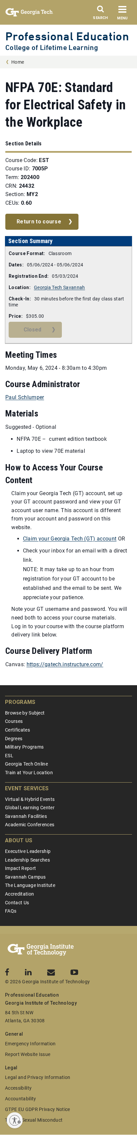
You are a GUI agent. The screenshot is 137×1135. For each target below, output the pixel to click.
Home (17, 62)
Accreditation (19, 894)
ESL (9, 755)
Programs (20, 702)
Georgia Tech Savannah (59, 287)
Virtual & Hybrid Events (30, 799)
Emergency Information (30, 1043)
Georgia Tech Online (26, 764)
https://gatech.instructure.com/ (65, 664)
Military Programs (24, 747)
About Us (19, 840)
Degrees (13, 738)
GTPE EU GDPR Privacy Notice (37, 1109)
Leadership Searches (27, 860)
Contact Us (17, 902)
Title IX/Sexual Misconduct (34, 1120)
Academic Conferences (29, 824)
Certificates (17, 730)
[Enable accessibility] (15, 1120)
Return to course (39, 221)
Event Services (27, 788)
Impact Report (20, 868)
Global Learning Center (30, 807)
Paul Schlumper (24, 397)
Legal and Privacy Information (37, 1077)
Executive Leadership (28, 851)
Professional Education (67, 36)
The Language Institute (30, 885)
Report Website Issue (27, 1054)
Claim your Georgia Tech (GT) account (70, 538)
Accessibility (18, 1088)
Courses (14, 721)
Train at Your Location (29, 772)
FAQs (10, 911)
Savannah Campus (25, 877)
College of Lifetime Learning (51, 47)
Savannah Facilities (26, 816)
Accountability (20, 1098)
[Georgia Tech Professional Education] (41, 950)
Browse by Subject (25, 713)
